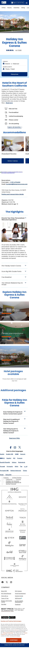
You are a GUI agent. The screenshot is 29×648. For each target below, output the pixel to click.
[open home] (1, 481)
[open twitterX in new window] (19, 447)
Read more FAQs (14, 438)
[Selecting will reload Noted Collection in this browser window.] (9, 517)
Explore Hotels (19, 596)
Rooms (9, 7)
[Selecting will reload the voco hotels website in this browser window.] (22, 517)
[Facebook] (3, 582)
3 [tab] (14, 31)
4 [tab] (15, 31)
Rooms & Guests (7, 66)
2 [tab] (13, 31)
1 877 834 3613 (18, 610)
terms (16, 630)
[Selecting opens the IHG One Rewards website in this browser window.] (14, 570)
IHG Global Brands (6, 593)
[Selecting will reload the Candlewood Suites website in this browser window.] (14, 565)
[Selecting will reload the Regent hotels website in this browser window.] (22, 496)
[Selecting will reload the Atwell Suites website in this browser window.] (22, 551)
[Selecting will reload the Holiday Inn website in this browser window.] (9, 544)
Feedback (17, 604)
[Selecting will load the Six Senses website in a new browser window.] (9, 496)
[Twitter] (6, 582)
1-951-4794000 (15, 182)
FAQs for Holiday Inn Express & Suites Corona (14, 402)
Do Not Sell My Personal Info (19, 601)
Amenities (16, 7)
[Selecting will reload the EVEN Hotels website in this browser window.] (9, 537)
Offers (3, 7)
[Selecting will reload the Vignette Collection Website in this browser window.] (22, 503)
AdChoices (18, 598)
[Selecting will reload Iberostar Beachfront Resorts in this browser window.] (9, 530)
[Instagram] (11, 582)
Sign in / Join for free (18, 2)
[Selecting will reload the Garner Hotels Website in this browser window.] (22, 544)
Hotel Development (20, 593)
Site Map (3, 604)
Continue (14, 640)
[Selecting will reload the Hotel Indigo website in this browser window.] (22, 510)
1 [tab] (12, 31)
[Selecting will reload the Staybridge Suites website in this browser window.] (9, 558)
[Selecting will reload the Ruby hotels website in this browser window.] (9, 524)
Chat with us (4, 596)
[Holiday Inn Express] (4, 2)
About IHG (4, 591)
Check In (5, 61)
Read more (9, 103)
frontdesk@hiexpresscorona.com (16, 184)
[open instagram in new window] (14, 447)
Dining (23, 7)
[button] (26, 2)
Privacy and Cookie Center (6, 601)
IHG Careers (18, 591)
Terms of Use (4, 598)
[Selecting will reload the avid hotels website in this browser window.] (9, 551)
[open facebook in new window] (9, 447)
